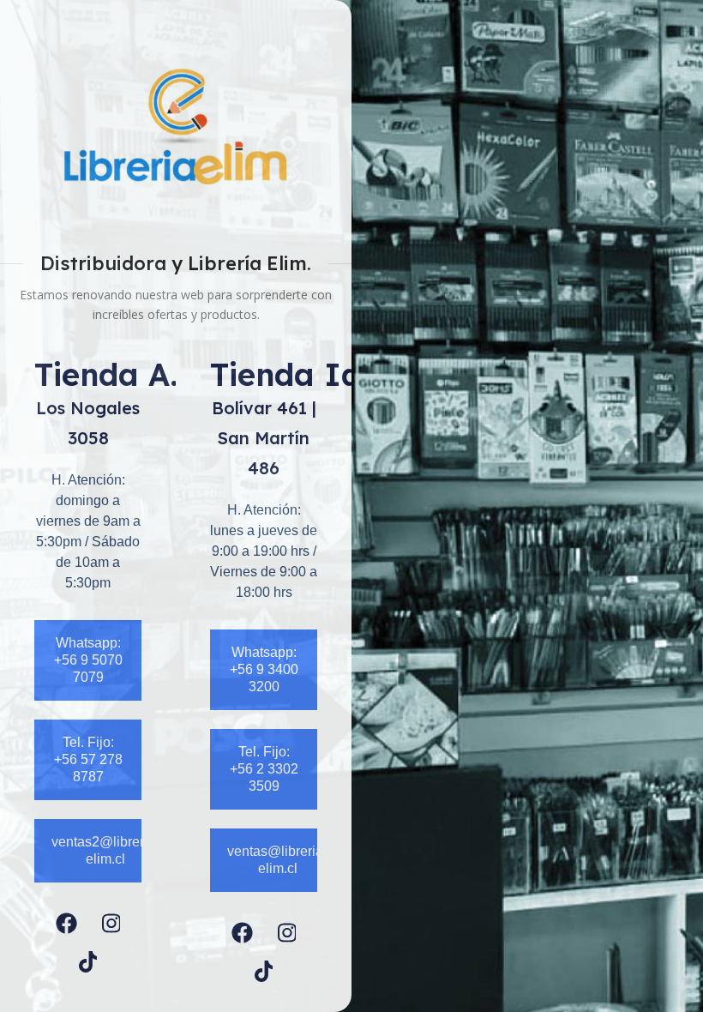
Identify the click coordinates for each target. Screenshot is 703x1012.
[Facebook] (66, 923)
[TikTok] (88, 962)
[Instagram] (111, 923)
